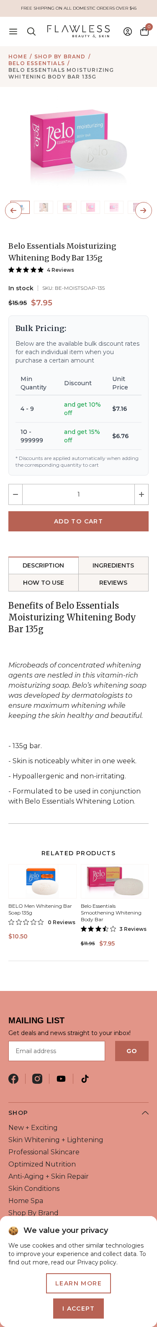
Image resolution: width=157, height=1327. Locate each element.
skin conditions (33, 1189)
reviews (113, 582)
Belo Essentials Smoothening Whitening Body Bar (111, 912)
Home (17, 56)
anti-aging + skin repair (48, 1176)
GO (131, 1051)
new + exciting (33, 1128)
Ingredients (113, 565)
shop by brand (60, 56)
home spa (25, 1201)
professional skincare (44, 1152)
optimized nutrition (42, 1164)
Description (43, 565)
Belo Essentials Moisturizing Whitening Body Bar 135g (61, 73)
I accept (78, 1308)
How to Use (43, 582)
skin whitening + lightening (55, 1140)
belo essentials (36, 63)
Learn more (78, 1283)
